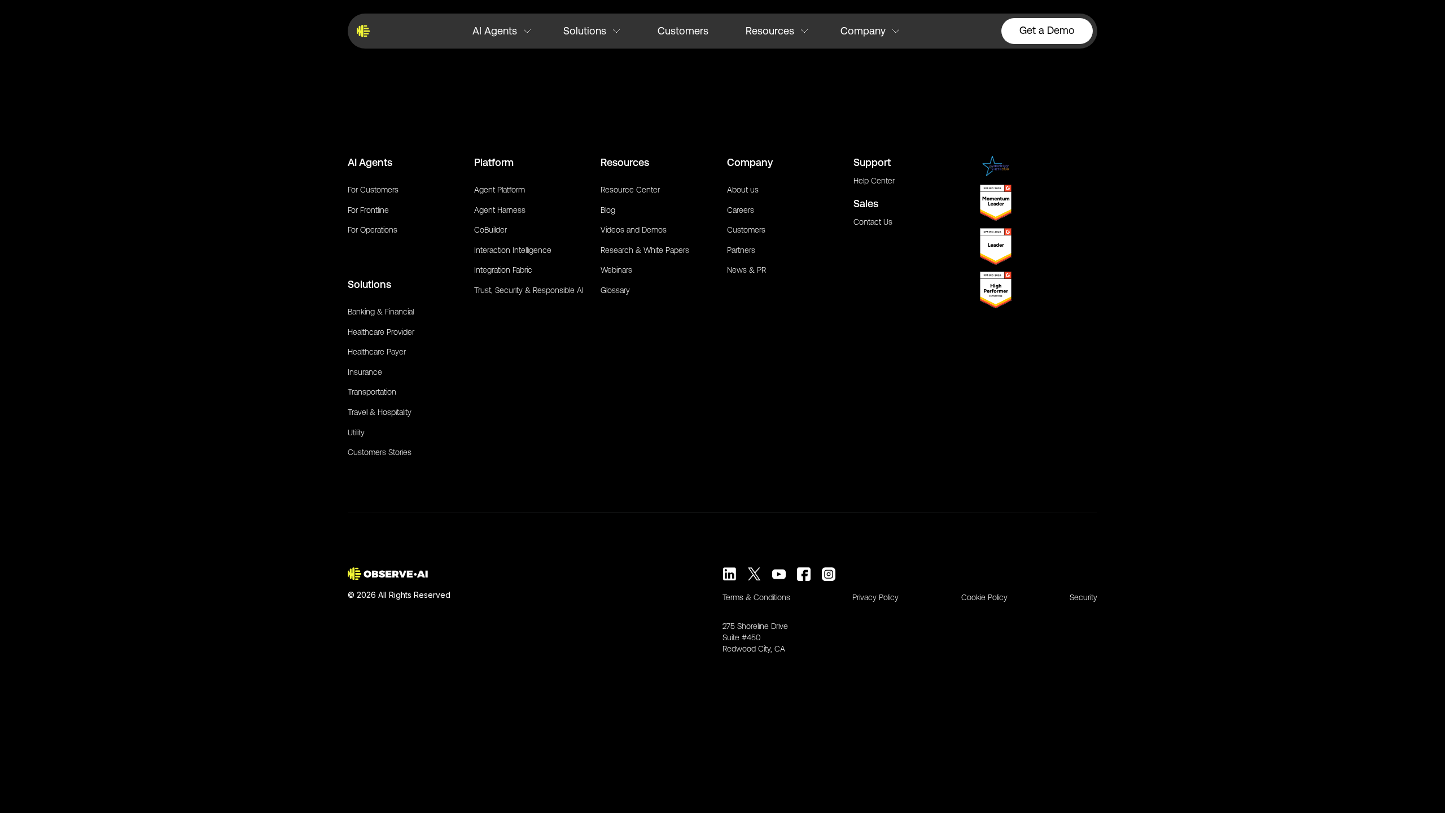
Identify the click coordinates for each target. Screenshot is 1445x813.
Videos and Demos (634, 229)
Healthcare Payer (377, 351)
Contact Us (872, 221)
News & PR (746, 269)
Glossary (615, 290)
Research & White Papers (645, 250)
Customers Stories (379, 452)
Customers (683, 31)
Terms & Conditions (756, 597)
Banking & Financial (381, 311)
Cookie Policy (984, 597)
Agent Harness (500, 210)
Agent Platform (499, 189)
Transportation (372, 391)
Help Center (874, 180)
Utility (356, 432)
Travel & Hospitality (379, 412)
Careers (740, 210)
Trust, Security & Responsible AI (529, 290)
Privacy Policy (875, 597)
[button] (501, 31)
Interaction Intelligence (512, 250)
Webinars (616, 269)
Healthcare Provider (381, 331)
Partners (741, 250)
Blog (608, 210)
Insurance (365, 372)
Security (1083, 597)
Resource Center (630, 189)
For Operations (372, 229)
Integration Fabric (503, 269)
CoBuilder (490, 229)
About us (743, 189)
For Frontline (368, 210)
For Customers (373, 189)
